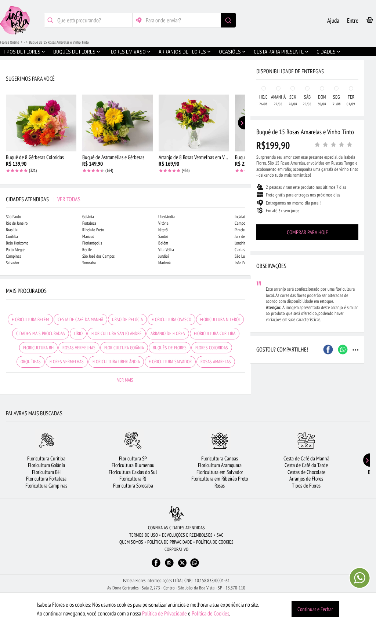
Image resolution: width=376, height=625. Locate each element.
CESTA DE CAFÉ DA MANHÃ (80, 319)
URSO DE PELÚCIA (127, 319)
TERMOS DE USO (143, 535)
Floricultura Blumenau (133, 465)
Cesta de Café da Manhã (306, 458)
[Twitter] (182, 563)
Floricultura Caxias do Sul (133, 471)
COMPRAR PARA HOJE (307, 232)
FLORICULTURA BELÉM (30, 319)
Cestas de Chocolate (306, 471)
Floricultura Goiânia (46, 465)
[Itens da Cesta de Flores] (370, 21)
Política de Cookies (210, 613)
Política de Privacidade (164, 613)
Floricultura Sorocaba (133, 485)
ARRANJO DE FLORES (168, 333)
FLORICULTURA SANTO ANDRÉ (116, 333)
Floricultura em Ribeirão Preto (219, 478)
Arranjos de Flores (306, 478)
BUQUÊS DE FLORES (170, 348)
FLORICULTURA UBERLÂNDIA (116, 362)
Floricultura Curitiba (46, 458)
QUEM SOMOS (131, 542)
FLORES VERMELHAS (67, 362)
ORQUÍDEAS (31, 362)
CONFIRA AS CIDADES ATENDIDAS (176, 528)
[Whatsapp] (195, 566)
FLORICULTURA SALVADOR (170, 362)
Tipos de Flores (306, 485)
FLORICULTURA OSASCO (171, 319)
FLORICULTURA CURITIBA (214, 333)
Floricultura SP (133, 458)
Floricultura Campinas (46, 485)
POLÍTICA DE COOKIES (215, 542)
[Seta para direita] (243, 157)
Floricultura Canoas (219, 458)
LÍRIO (78, 333)
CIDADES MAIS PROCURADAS (40, 333)
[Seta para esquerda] (7, 157)
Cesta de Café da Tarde (306, 465)
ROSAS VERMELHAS (78, 348)
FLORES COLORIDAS (211, 348)
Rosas (219, 485)
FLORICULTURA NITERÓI (220, 319)
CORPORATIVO (176, 549)
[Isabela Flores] (176, 514)
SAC (220, 535)
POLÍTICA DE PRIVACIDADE (169, 542)
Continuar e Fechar (315, 609)
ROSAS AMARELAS (215, 362)
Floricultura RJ (133, 478)
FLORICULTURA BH (38, 348)
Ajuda (333, 20)
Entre (352, 20)
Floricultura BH (46, 471)
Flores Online (9, 42)
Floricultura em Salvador (219, 471)
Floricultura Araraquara (220, 465)
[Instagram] (169, 566)
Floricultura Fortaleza (46, 478)
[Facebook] (156, 566)
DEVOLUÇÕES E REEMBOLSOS (187, 535)
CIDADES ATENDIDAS (43, 199)
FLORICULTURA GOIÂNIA (124, 348)
